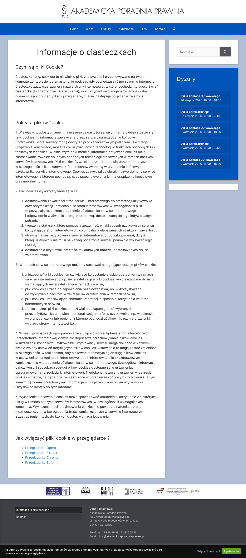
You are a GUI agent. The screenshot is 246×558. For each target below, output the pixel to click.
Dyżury (106, 29)
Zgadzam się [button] (231, 551)
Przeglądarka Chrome (42, 457)
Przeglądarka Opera (40, 448)
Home (74, 29)
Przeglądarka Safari (40, 462)
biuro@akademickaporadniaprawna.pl (121, 536)
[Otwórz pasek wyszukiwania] (174, 29)
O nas (90, 29)
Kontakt (160, 29)
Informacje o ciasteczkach (32, 509)
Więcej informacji (208, 551)
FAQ (144, 29)
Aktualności (126, 29)
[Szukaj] (225, 51)
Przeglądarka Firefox (41, 453)
